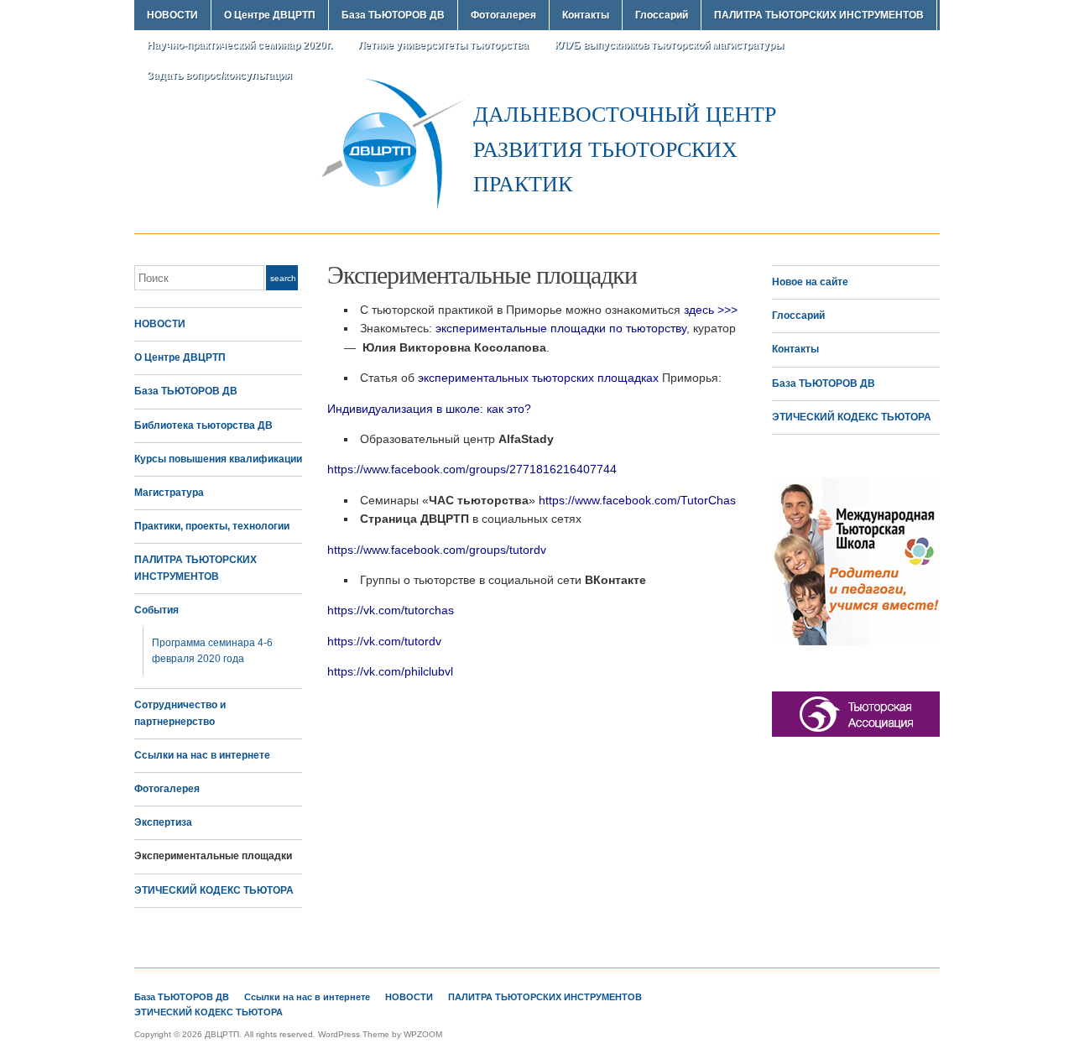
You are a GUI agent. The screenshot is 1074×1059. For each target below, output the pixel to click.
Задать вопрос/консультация (219, 75)
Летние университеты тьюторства (443, 45)
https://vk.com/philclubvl (390, 671)
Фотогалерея (503, 15)
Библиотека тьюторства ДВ (203, 425)
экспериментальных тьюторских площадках (538, 377)
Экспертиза (163, 822)
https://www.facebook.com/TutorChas (637, 500)
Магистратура (169, 492)
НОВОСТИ (172, 15)
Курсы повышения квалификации (218, 459)
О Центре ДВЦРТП (269, 15)
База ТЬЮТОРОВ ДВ (393, 15)
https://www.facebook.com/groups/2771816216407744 (472, 469)
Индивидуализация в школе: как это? (429, 408)
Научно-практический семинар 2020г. (239, 45)
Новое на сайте (810, 282)
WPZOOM (423, 1034)
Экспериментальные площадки (213, 856)
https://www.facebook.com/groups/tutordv (436, 549)
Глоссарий (661, 15)
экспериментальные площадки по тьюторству (560, 328)
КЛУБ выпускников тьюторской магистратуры (669, 45)
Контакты (585, 15)
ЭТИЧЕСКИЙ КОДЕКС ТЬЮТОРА (214, 890)
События (156, 610)
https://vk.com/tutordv (384, 641)
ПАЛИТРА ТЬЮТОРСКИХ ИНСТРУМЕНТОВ (819, 15)
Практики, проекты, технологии (211, 526)
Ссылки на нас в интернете (202, 755)
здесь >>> (711, 309)
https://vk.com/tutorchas (390, 610)
